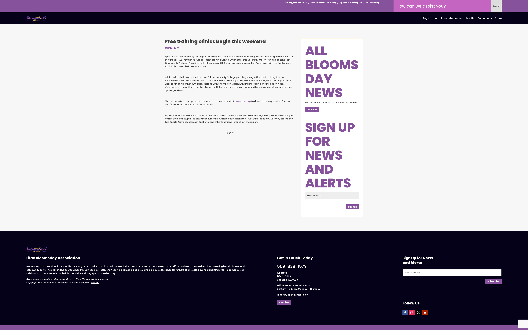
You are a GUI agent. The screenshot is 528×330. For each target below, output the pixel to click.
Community (485, 18)
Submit (352, 206)
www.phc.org (243, 101)
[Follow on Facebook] (405, 312)
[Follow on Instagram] (412, 312)
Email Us (284, 302)
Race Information (451, 18)
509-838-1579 (292, 266)
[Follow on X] (418, 312)
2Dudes (95, 282)
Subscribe (493, 281)
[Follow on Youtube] (425, 312)
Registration (430, 18)
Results (470, 18)
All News (312, 109)
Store (498, 18)
